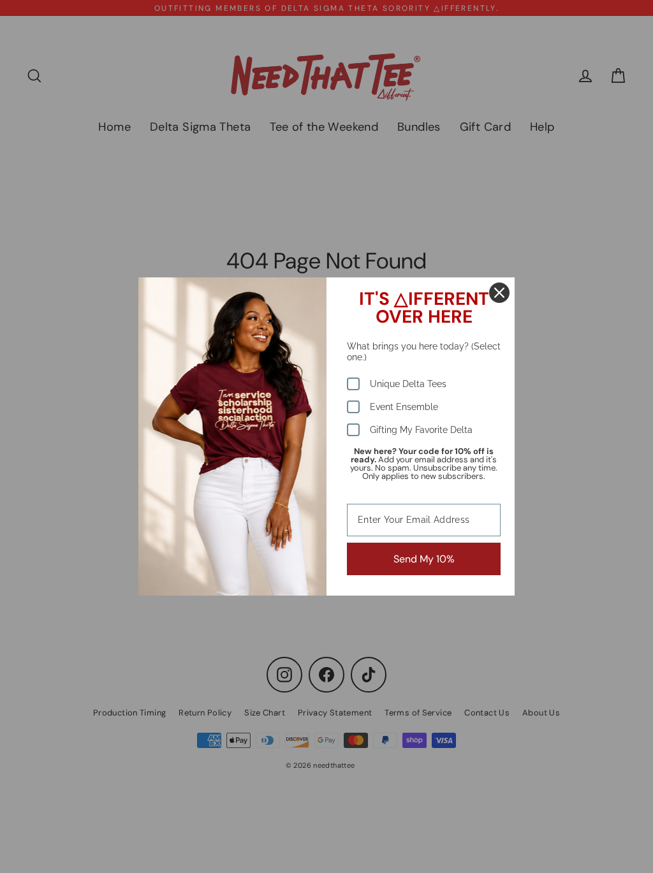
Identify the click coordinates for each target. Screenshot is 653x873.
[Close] (499, 292)
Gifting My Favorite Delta (421, 430)
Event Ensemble (404, 407)
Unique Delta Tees (408, 384)
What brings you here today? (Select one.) (424, 351)
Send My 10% (424, 559)
